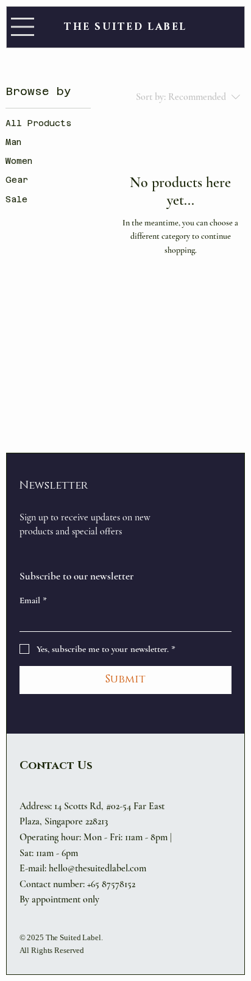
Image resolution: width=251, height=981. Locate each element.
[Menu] (22, 27)
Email (33, 600)
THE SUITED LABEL (125, 27)
